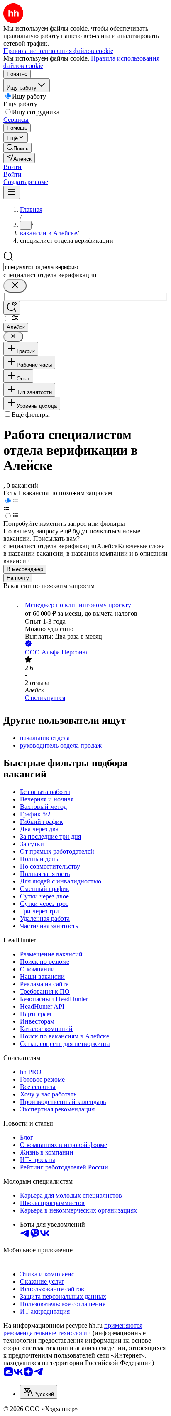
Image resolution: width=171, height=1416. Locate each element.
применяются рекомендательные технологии (72, 1329)
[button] (12, 166)
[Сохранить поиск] (11, 308)
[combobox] (41, 267)
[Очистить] (15, 286)
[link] (17, 148)
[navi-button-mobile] (11, 192)
